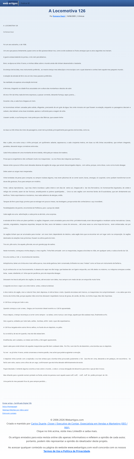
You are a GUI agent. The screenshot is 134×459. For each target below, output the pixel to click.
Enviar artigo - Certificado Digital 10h (17, 403)
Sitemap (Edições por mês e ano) (15, 410)
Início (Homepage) (10, 406)
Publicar (24, 3)
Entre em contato (9, 413)
